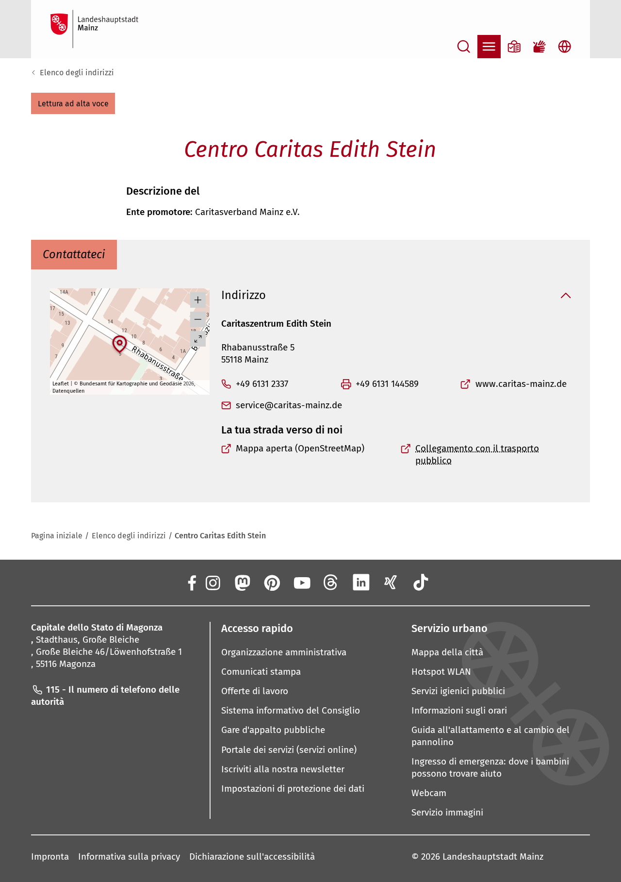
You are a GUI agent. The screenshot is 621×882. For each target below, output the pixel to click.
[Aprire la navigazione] (489, 46)
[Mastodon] (241, 582)
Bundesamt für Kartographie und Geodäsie (131, 384)
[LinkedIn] (361, 582)
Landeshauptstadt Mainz (492, 856)
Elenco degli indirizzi (77, 72)
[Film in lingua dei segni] (539, 46)
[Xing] (391, 582)
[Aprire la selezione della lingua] (564, 46)
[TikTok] (420, 582)
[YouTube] (301, 582)
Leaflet (60, 384)
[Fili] (331, 582)
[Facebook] (191, 582)
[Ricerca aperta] (463, 46)
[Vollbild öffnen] (198, 338)
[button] (73, 103)
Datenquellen (68, 391)
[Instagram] (212, 582)
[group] (130, 341)
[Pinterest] (271, 582)
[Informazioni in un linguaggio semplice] (514, 46)
